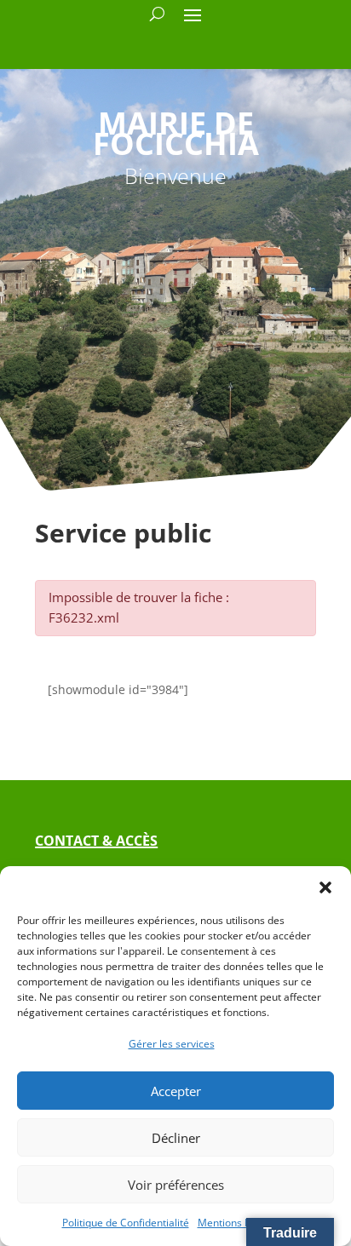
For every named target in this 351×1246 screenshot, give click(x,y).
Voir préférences (176, 1184)
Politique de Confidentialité (125, 1222)
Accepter (176, 1091)
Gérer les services (172, 1043)
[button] (325, 887)
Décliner (176, 1137)
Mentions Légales (239, 1222)
